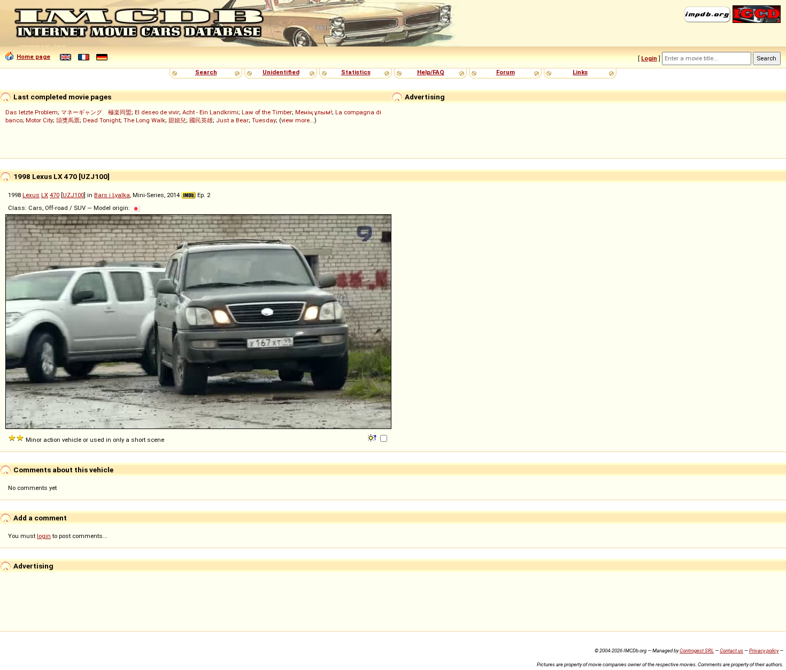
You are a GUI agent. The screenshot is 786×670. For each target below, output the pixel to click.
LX (44, 195)
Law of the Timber (267, 112)
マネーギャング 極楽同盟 (96, 112)
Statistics (356, 72)
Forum (505, 72)
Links (580, 72)
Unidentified (281, 72)
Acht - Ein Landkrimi (210, 112)
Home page (33, 56)
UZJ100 (73, 195)
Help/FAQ (430, 72)
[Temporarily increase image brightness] (373, 437)
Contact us (731, 650)
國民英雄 (201, 120)
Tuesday (264, 120)
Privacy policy (764, 650)
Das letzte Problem (31, 112)
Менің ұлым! (313, 112)
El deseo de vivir (157, 112)
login (44, 536)
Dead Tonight (101, 120)
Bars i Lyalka (112, 195)
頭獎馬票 (68, 120)
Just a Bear (232, 120)
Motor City (39, 120)
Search (206, 72)
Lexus (31, 195)
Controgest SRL (697, 650)
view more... (297, 120)
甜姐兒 (177, 120)
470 (54, 195)
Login (649, 58)
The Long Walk (144, 120)
